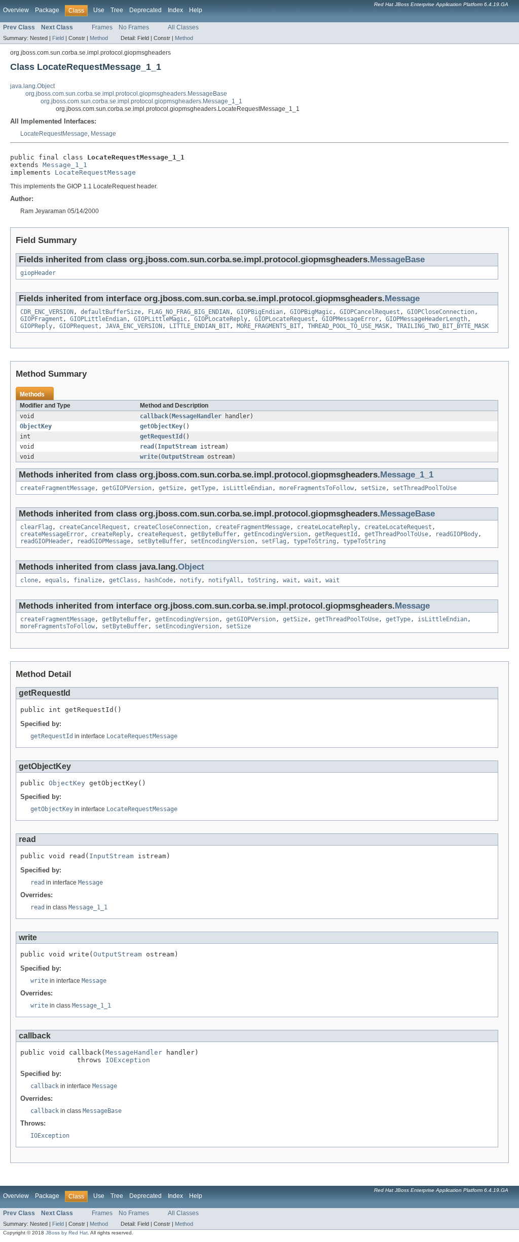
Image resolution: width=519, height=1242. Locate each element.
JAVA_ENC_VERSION (133, 326)
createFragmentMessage (57, 488)
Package (47, 10)
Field (58, 38)
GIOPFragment (41, 319)
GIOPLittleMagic (160, 319)
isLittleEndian (247, 488)
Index (175, 10)
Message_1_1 (65, 165)
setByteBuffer (160, 541)
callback (154, 416)
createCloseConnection (171, 527)
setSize (373, 488)
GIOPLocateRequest (284, 319)
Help (195, 10)
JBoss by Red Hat (67, 1232)
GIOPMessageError (350, 319)
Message (103, 133)
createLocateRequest (398, 527)
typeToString (314, 541)
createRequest (160, 534)
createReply (110, 534)
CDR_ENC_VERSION (46, 311)
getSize (171, 488)
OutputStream (182, 456)
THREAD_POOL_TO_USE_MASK (348, 326)
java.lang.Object (32, 86)
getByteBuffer (214, 534)
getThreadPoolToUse (396, 534)
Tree (116, 10)
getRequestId (161, 436)
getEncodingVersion (276, 534)
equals (55, 580)
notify (190, 580)
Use (98, 10)
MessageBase (397, 259)
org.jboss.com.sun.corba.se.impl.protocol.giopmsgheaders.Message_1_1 (141, 101)
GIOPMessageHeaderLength (426, 319)
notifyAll (224, 580)
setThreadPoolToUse (425, 488)
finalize (87, 580)
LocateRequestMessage (54, 133)
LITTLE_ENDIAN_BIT (199, 326)
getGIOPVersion (127, 488)
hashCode (158, 580)
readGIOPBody (456, 534)
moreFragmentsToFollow (316, 488)
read (147, 446)
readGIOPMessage (103, 541)
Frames (102, 27)
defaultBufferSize (111, 311)
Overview (16, 10)
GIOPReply (36, 326)
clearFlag (36, 527)
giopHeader (38, 272)
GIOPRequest (78, 326)
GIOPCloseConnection (440, 311)
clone (29, 580)
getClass (123, 580)
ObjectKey (36, 426)
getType (203, 488)
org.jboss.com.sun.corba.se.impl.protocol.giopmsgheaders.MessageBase (126, 93)
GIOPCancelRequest (370, 311)
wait (290, 580)
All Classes (183, 27)
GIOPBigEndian (260, 311)
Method (99, 38)
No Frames (134, 27)
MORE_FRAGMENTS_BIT (269, 326)
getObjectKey (161, 426)
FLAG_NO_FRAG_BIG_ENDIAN (189, 311)
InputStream (177, 446)
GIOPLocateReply (220, 319)
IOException (127, 1060)
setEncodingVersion (222, 541)
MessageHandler (196, 416)
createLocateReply (327, 527)
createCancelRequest (93, 527)
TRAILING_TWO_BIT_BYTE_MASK (442, 326)
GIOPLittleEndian (98, 319)
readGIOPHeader (45, 541)
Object (191, 567)
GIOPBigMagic (311, 311)
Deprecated (145, 10)
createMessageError (52, 534)
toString (261, 580)
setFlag (274, 541)
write (149, 456)
